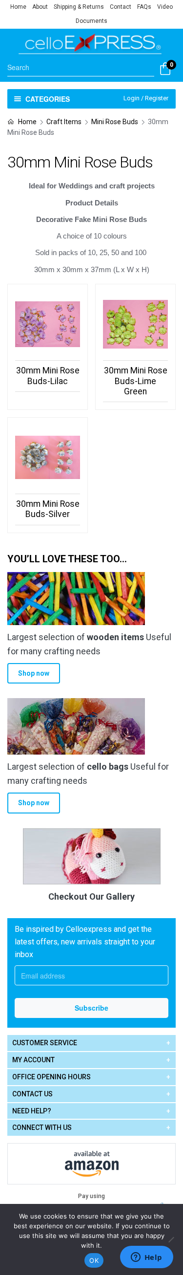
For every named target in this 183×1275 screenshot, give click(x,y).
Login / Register (145, 98)
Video (165, 6)
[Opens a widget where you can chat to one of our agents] (146, 1258)
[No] (171, 1239)
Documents (91, 21)
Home (18, 6)
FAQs (144, 6)
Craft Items (63, 122)
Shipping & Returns (79, 6)
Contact (120, 6)
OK (94, 1260)
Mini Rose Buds (114, 122)
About (40, 6)
